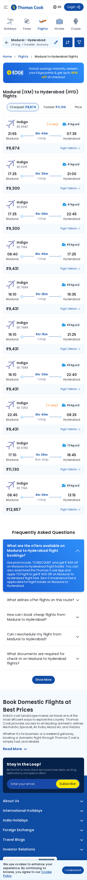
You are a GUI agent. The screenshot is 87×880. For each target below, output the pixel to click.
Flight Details (68, 148)
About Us (11, 801)
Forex (27, 29)
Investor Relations (19, 849)
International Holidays (22, 810)
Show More (44, 680)
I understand (73, 870)
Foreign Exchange (18, 830)
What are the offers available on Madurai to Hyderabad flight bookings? (36, 551)
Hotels (59, 29)
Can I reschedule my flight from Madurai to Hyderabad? (34, 636)
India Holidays (15, 820)
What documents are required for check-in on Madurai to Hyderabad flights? (36, 659)
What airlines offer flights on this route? (40, 600)
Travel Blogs (14, 839)
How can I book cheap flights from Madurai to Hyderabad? (36, 617)
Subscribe (67, 783)
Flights (43, 28)
